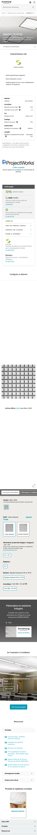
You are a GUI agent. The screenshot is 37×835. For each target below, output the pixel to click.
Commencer (9, 204)
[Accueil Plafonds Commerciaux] (7, 2)
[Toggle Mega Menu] (34, 2)
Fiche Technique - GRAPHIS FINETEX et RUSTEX (16, 738)
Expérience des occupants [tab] (14, 229)
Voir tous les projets (18, 707)
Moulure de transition (23, 632)
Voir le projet (9, 689)
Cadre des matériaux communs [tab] (16, 225)
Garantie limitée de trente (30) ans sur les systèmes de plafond (18, 766)
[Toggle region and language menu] (30, 2)
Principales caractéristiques (11, 46)
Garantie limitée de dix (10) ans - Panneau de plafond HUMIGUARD (18, 760)
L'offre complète (18, 167)
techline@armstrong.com (10, 550)
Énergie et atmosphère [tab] (13, 233)
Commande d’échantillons (10, 492)
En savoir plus (10, 216)
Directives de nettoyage (15, 748)
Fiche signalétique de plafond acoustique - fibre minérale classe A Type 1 (18, 754)
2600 (18, 408)
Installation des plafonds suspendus (15, 743)
